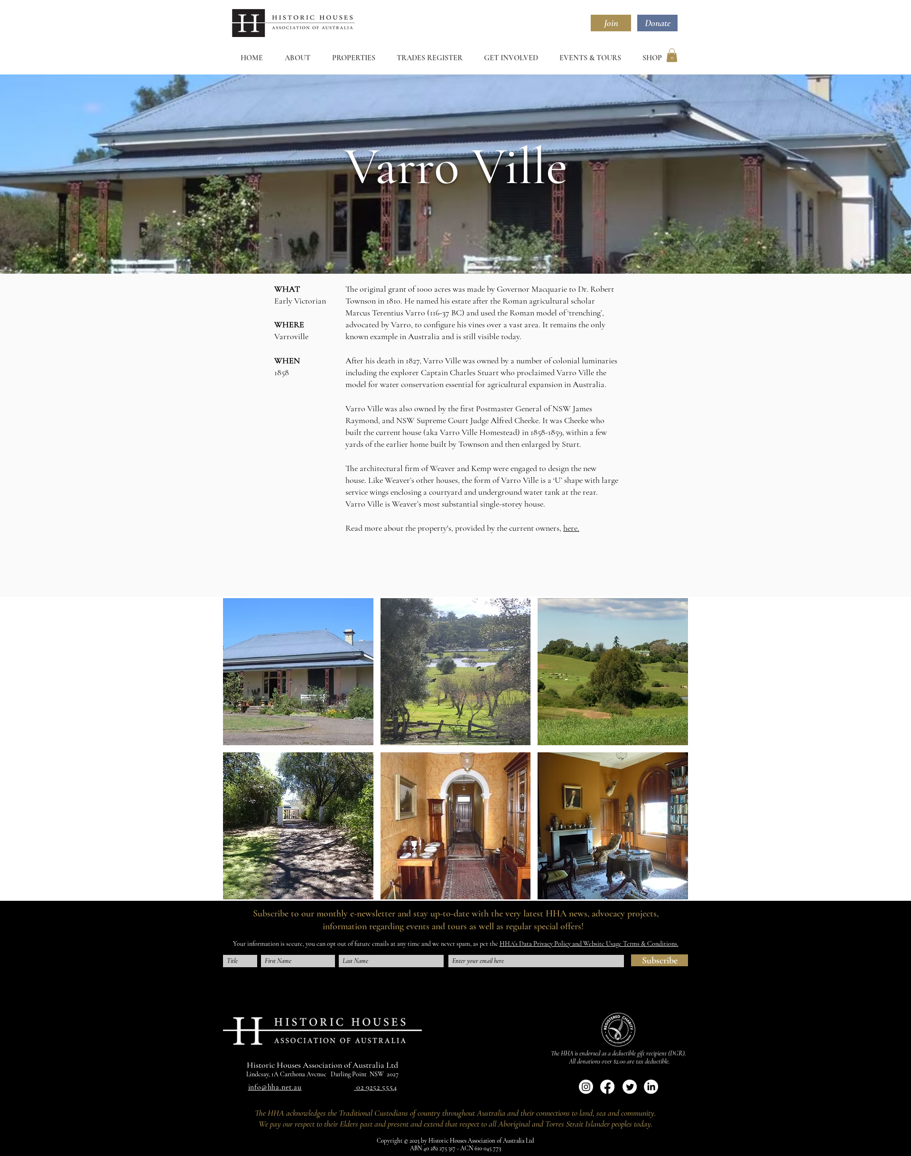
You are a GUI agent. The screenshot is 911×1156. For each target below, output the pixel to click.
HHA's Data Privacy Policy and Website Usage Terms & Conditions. (589, 944)
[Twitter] (630, 1087)
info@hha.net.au (275, 1087)
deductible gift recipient (639, 1053)
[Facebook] (607, 1087)
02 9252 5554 (376, 1087)
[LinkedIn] (651, 1087)
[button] (672, 55)
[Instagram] (586, 1087)
